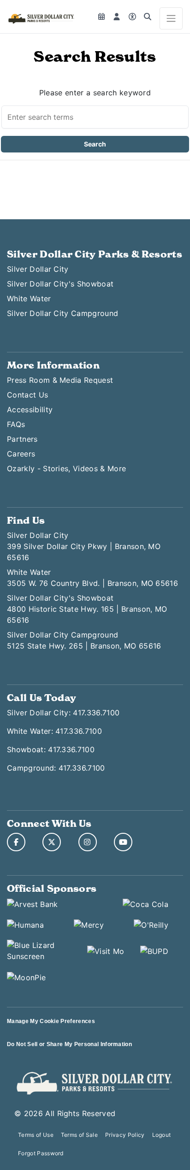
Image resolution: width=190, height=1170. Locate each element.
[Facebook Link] (16, 842)
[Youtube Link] (123, 842)
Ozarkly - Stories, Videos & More (66, 468)
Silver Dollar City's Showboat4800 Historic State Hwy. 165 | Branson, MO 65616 (87, 609)
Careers (21, 453)
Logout (161, 1134)
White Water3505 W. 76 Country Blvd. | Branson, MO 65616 (92, 577)
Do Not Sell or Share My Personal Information (69, 1044)
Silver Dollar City (38, 269)
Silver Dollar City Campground (62, 313)
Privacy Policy (124, 1134)
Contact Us (27, 394)
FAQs (16, 424)
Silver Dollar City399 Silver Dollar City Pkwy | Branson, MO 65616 (83, 546)
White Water (29, 298)
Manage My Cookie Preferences (51, 1021)
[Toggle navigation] (171, 18)
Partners (22, 439)
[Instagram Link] (87, 842)
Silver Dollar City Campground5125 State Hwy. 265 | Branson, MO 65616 (84, 640)
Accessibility (30, 409)
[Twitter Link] (51, 842)
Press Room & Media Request (60, 380)
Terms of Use (35, 1134)
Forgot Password (41, 1153)
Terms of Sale (79, 1134)
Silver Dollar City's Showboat (60, 283)
